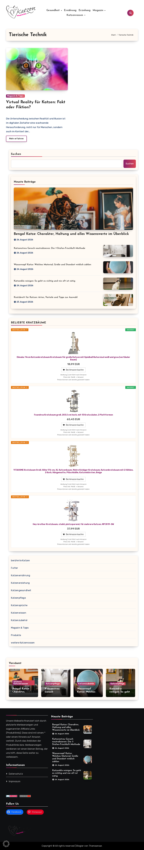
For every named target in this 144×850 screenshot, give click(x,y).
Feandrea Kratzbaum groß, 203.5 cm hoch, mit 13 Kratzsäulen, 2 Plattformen (73, 415)
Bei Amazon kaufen (75, 370)
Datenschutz (16, 773)
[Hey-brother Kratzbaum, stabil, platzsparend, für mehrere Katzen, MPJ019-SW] (73, 510)
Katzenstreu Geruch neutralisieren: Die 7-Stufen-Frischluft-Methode (49, 248)
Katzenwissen (18, 612)
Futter (14, 568)
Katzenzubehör (19, 620)
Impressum (15, 781)
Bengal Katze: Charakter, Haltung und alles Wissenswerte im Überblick (71, 234)
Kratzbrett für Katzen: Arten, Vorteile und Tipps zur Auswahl (45, 297)
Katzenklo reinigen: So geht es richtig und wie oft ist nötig (44, 281)
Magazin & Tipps (15, 96)
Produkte (16, 635)
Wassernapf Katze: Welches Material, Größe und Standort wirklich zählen (52, 265)
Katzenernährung (20, 575)
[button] (6, 844)
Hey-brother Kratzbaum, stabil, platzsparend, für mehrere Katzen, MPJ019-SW (73, 524)
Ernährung (70, 10)
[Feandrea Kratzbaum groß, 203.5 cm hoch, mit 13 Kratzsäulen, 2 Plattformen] (73, 401)
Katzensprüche (19, 605)
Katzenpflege (18, 598)
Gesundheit (53, 10)
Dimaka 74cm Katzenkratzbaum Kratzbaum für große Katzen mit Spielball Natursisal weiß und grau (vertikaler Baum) (73, 358)
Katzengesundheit (21, 590)
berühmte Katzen (20, 560)
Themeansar (95, 846)
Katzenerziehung (20, 583)
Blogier (80, 846)
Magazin (98, 10)
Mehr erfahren (16, 138)
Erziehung (85, 10)
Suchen (16, 154)
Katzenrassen (75, 15)
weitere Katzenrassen (23, 642)
